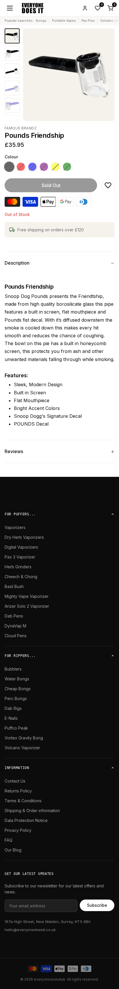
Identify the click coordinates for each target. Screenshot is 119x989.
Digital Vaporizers (21, 547)
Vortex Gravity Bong (24, 737)
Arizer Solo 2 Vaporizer (27, 606)
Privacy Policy (18, 830)
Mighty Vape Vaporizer (27, 596)
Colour (11, 156)
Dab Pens (14, 615)
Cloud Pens (16, 635)
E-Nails (11, 718)
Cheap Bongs (18, 688)
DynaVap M (15, 625)
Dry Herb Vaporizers (24, 537)
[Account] (85, 8)
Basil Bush (14, 586)
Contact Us (15, 781)
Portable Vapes (64, 21)
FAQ (8, 840)
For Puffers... (20, 514)
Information (17, 768)
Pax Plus (88, 21)
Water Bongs (17, 678)
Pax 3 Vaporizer (20, 556)
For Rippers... (20, 656)
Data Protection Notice (26, 820)
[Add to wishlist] (108, 185)
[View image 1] (12, 35)
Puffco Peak (16, 728)
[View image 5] (12, 105)
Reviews (14, 451)
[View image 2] (12, 53)
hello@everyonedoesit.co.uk (30, 929)
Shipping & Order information (32, 810)
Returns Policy (18, 790)
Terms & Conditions (23, 800)
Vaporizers (15, 527)
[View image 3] (12, 70)
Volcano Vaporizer (22, 747)
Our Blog (13, 849)
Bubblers (13, 668)
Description (17, 263)
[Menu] (10, 8)
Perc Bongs (16, 698)
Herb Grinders (18, 566)
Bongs (41, 21)
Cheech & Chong (21, 576)
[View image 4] (12, 88)
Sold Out (51, 185)
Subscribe (97, 905)
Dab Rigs (13, 708)
